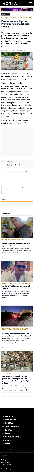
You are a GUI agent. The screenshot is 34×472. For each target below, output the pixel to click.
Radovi (12, 171)
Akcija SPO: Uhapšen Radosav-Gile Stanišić (16, 287)
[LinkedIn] (15, 165)
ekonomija (10, 420)
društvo (9, 423)
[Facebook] (4, 165)
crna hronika (12, 426)
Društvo (5, 14)
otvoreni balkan (13, 437)
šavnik (22, 171)
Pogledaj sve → (25, 214)
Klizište (7, 171)
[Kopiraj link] (19, 165)
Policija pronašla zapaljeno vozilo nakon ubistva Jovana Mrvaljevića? (16, 334)
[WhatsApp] (11, 165)
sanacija (17, 171)
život (7, 433)
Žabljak (26, 171)
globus (8, 440)
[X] (8, 165)
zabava (8, 430)
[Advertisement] (17, 142)
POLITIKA (9, 416)
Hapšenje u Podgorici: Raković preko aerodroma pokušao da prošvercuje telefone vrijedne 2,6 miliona (15, 379)
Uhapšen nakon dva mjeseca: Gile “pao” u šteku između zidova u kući (16, 244)
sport (8, 444)
